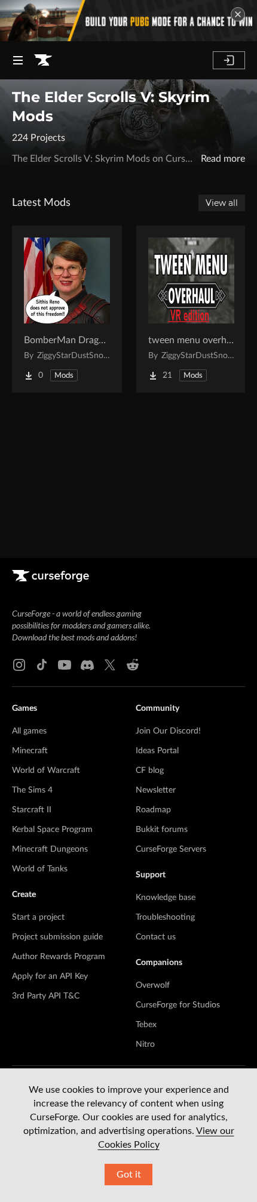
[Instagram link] (19, 665)
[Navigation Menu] (18, 60)
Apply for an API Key (50, 976)
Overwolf (153, 985)
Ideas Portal (157, 751)
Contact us (156, 937)
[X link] (110, 665)
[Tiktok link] (42, 665)
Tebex (146, 1025)
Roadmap (153, 810)
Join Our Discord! (168, 731)
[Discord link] (87, 665)
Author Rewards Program (58, 957)
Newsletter (156, 790)
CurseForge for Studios (178, 1005)
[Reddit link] (133, 665)
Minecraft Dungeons (50, 849)
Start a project (38, 917)
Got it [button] (129, 1174)
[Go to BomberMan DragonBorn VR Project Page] (67, 309)
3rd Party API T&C (45, 996)
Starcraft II (31, 810)
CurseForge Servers (171, 849)
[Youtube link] (64, 665)
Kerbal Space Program (52, 829)
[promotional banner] (128, 20)
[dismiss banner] (238, 14)
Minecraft (30, 751)
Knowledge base (165, 897)
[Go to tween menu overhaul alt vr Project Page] (191, 309)
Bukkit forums (162, 829)
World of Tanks (40, 869)
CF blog (150, 770)
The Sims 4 (32, 790)
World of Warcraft (46, 770)
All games (29, 731)
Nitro (145, 1044)
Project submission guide (57, 937)
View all (222, 203)
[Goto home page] (43, 60)
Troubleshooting (165, 917)
